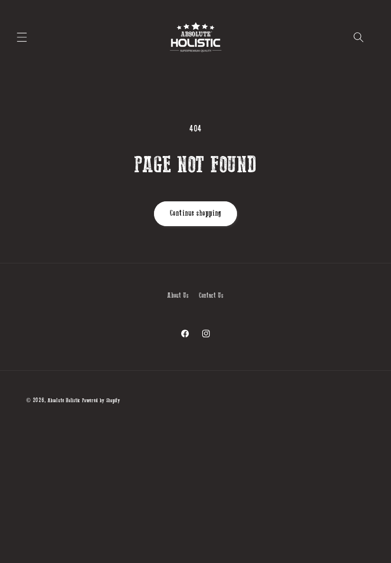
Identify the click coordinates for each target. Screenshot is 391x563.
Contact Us (211, 295)
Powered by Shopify (101, 400)
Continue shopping (195, 213)
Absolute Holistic (64, 400)
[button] (21, 37)
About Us (177, 295)
